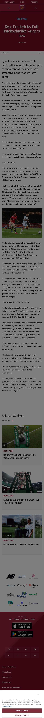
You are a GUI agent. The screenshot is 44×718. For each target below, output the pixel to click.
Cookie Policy (7, 706)
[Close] (38, 694)
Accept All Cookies (22, 710)
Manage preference (22, 715)
